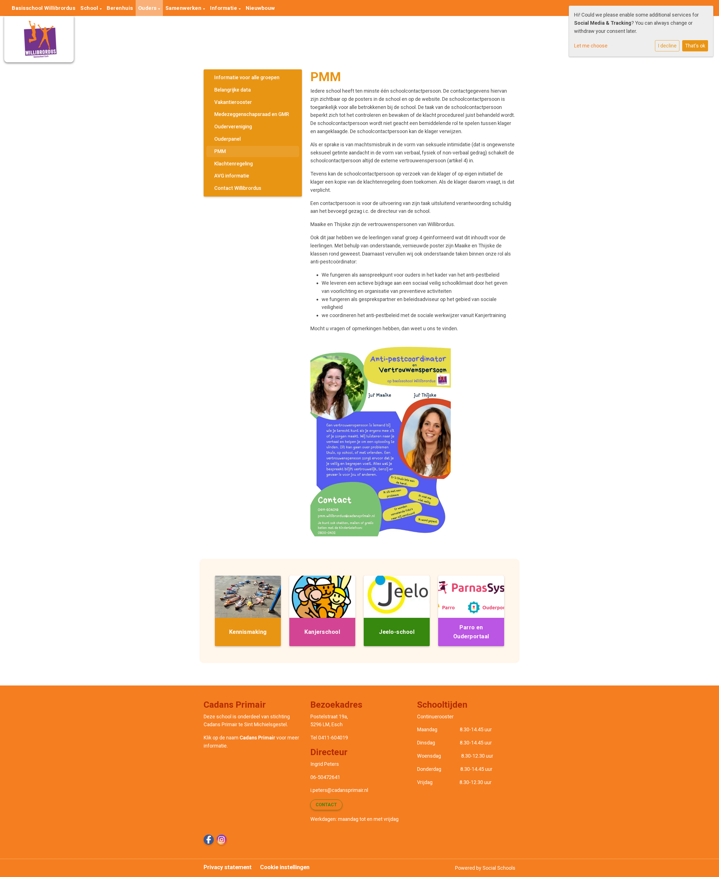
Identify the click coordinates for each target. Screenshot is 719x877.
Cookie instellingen (285, 867)
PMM (220, 151)
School (90, 8)
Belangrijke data (232, 90)
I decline (667, 46)
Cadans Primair (257, 738)
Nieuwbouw (260, 8)
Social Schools (499, 868)
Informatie (224, 8)
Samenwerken (184, 8)
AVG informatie (231, 176)
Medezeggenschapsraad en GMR (251, 114)
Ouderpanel (227, 139)
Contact (326, 804)
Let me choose (590, 46)
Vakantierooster (233, 102)
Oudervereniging (233, 126)
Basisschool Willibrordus (43, 8)
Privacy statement (228, 867)
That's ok (695, 46)
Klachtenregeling (233, 164)
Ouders (148, 8)
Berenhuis (120, 8)
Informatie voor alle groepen (246, 77)
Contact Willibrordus (237, 188)
